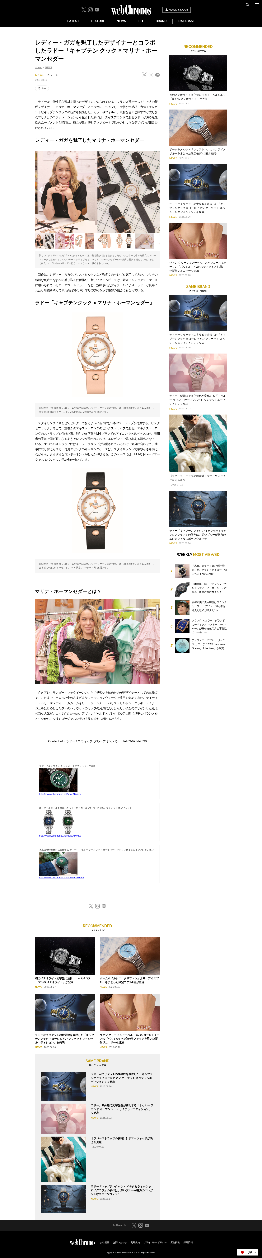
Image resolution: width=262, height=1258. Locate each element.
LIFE (141, 21)
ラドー (42, 88)
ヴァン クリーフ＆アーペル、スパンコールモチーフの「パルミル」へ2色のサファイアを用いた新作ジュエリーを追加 (130, 1038)
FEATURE (98, 21)
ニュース (52, 75)
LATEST (73, 21)
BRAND (161, 21)
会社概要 (104, 1242)
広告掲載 (175, 1242)
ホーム (38, 67)
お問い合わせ (120, 1242)
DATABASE (186, 21)
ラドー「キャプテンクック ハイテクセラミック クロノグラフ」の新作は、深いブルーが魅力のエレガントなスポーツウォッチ (122, 1190)
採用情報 (188, 1242)
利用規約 (135, 1242)
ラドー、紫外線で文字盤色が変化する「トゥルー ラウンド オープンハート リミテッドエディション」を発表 (122, 1109)
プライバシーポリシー (155, 1242)
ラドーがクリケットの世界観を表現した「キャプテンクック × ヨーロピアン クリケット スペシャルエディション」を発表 (64, 1038)
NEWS (121, 21)
